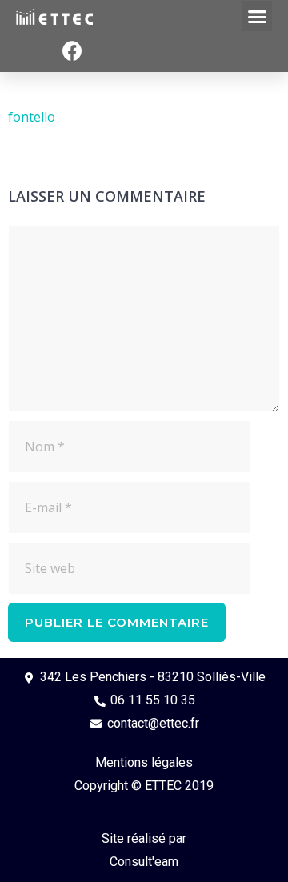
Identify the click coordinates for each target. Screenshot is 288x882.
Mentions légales (144, 762)
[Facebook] (72, 51)
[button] (257, 16)
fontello (31, 117)
